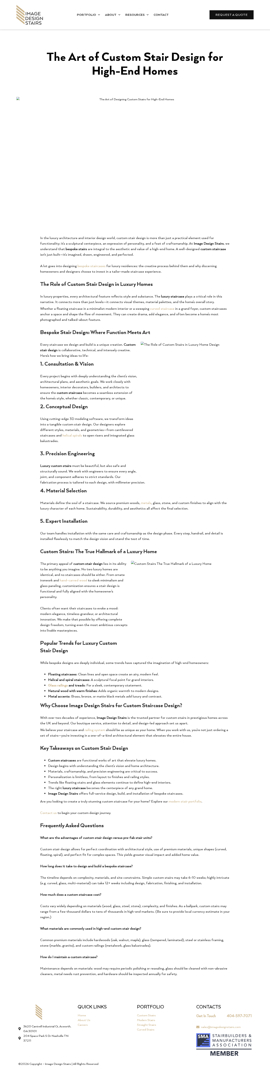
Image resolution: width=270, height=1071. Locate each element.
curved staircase (162, 308)
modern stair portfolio (185, 801)
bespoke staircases (91, 266)
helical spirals (72, 435)
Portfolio (86, 15)
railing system (95, 729)
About (110, 15)
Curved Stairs (145, 1029)
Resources (135, 15)
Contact (161, 15)
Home (82, 1015)
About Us (84, 1020)
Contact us (48, 812)
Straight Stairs (146, 1025)
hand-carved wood (73, 580)
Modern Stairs (146, 1020)
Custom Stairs (146, 1015)
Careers (83, 1025)
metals (146, 502)
